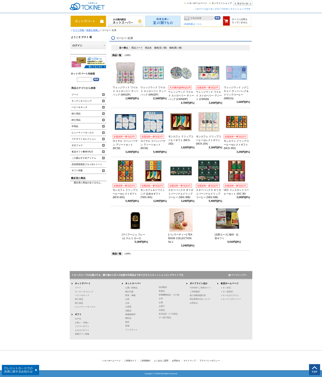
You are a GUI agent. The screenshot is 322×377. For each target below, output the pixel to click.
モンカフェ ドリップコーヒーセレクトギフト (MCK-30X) (236, 145)
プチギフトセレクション (84, 139)
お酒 (161, 302)
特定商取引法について (200, 299)
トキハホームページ (197, 3)
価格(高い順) (175, 47)
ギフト (78, 314)
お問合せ (194, 303)
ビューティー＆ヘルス (83, 132)
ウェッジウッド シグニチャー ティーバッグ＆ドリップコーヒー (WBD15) (236, 93)
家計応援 (129, 291)
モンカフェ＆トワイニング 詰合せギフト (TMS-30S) (153, 194)
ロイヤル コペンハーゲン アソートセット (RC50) (153, 145)
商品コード (137, 47)
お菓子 (162, 306)
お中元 (78, 318)
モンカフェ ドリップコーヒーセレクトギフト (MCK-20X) (208, 140)
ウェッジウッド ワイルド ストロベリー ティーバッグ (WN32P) (153, 91)
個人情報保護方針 (198, 295)
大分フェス (77, 145)
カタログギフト (82, 330)
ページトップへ (239, 275)
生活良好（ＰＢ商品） (169, 314)
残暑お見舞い (93, 30)
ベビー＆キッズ (79, 107)
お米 (161, 298)
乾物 (127, 326)
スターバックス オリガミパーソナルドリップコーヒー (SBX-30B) (180, 194)
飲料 (127, 322)
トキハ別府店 (227, 291)
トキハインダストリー (231, 299)
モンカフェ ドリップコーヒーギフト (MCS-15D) (180, 140)
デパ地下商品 (165, 317)
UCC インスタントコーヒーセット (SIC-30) (236, 192)
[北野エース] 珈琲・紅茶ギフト (227, 236)
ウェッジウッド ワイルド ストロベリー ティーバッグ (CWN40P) (181, 95)
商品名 (148, 47)
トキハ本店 (226, 288)
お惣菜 (128, 307)
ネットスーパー (133, 283)
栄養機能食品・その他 (169, 295)
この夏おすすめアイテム (84, 158)
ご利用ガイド (130, 360)
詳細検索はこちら (193, 24)
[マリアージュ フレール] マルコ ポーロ (133, 236)
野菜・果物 (130, 295)
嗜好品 (128, 318)
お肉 (127, 299)
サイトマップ (190, 360)
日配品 (128, 310)
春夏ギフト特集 (82, 334)
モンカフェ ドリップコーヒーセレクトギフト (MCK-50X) (125, 194)
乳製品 (162, 291)
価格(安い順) (160, 47)
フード (75, 94)
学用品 (75, 126)
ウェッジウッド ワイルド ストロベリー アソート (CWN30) (209, 95)
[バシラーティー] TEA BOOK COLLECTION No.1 (180, 238)
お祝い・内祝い (82, 322)
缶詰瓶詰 (163, 287)
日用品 (162, 310)
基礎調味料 (130, 314)
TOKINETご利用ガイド (200, 288)
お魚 (127, 303)
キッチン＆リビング (82, 101)
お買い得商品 (131, 288)
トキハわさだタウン (230, 295)
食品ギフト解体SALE (82, 151)
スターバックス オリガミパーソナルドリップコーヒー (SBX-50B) (208, 194)
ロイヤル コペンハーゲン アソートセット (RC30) (125, 145)
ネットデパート (83, 283)
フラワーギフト (82, 326)
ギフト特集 (78, 30)
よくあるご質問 (161, 360)
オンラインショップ (222, 3)
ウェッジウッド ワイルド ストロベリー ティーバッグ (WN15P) (125, 91)
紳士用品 (76, 120)
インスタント (131, 329)
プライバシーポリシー (209, 360)
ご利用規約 (195, 291)
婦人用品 (76, 113)
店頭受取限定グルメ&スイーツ (87, 164)
